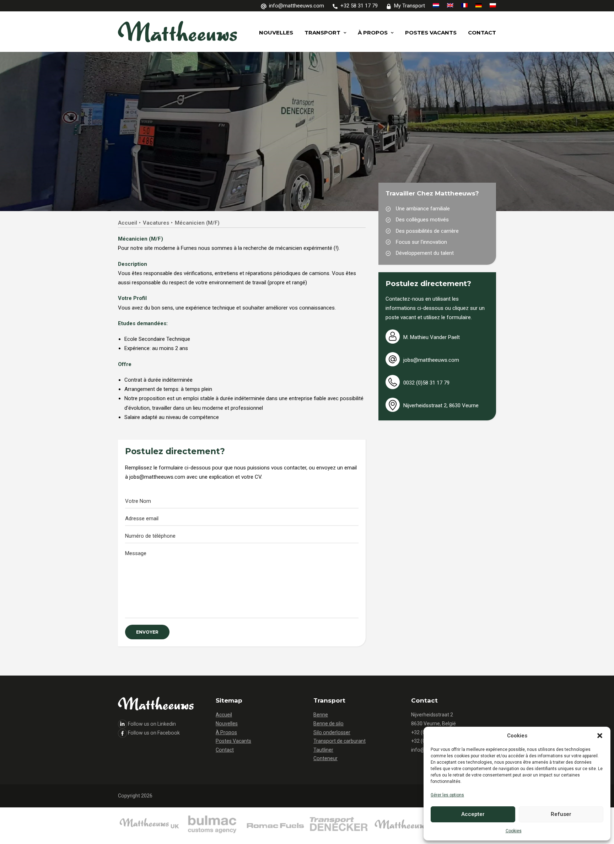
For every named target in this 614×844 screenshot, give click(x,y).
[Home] (212, 826)
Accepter (473, 814)
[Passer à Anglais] (450, 5)
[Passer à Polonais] (491, 5)
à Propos (373, 32)
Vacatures (156, 223)
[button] (599, 735)
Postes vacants (431, 32)
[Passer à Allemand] (478, 5)
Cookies (514, 830)
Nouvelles (276, 32)
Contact (482, 32)
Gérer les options (447, 794)
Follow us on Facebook (154, 733)
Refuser (561, 814)
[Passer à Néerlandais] (436, 5)
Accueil (127, 223)
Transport (322, 32)
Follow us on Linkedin (152, 724)
